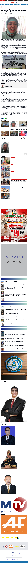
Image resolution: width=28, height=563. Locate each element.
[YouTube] (13, 557)
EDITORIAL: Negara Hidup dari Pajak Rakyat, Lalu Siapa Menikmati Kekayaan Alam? (14, 316)
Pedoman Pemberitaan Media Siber (14, 559)
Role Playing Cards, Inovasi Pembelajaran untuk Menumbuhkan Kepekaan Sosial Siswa (16, 331)
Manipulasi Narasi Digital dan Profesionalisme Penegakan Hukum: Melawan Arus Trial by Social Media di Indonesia (14, 313)
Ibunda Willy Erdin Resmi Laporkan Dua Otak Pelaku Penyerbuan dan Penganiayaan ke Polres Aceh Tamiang (19, 181)
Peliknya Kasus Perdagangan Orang (4, 128)
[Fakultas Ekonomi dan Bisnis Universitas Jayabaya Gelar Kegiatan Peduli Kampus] (2, 349)
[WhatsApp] (5, 118)
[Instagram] (11, 557)
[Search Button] (27, 2)
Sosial (12, 164)
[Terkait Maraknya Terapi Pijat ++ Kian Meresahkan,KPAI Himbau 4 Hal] (23, 133)
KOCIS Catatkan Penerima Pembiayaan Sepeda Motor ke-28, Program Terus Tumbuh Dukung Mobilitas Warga (19, 195)
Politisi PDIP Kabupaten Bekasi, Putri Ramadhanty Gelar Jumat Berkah (19, 166)
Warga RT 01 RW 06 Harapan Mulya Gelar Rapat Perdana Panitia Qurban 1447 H (15, 291)
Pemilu (26, 4)
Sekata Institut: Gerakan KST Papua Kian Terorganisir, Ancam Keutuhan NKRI (15, 310)
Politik (4, 4)
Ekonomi (10, 4)
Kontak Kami (7, 559)
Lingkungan (13, 4)
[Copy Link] (6, 118)
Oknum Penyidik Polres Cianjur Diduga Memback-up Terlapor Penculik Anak (23, 129)
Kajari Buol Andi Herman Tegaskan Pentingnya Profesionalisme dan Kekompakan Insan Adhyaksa (18, 174)
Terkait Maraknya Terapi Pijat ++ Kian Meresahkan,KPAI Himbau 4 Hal (23, 138)
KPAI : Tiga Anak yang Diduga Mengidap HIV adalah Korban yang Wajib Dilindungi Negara (9, 86)
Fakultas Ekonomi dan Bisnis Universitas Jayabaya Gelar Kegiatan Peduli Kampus (15, 348)
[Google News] (15, 557)
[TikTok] (17, 557)
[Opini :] (2, 307)
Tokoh (23, 4)
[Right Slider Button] (27, 4)
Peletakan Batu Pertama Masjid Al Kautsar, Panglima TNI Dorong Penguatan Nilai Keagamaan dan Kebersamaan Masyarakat (14, 284)
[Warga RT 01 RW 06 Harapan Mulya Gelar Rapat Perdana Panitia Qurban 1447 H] (2, 292)
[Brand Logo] (5, 546)
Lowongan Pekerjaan (21, 559)
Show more (14, 200)
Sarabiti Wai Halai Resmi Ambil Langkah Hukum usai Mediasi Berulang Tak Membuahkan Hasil (19, 159)
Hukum (7, 4)
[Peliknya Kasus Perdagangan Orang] (5, 124)
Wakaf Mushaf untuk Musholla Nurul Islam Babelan (12, 298)
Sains (17, 4)
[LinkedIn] (19, 557)
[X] (2, 118)
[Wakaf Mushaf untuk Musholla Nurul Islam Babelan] (2, 299)
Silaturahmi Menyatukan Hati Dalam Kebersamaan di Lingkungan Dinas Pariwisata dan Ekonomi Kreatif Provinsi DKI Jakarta (15, 295)
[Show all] (26, 278)
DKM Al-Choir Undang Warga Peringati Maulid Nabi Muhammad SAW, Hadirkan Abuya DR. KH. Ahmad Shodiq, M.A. (18, 188)
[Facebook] (1, 118)
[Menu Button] (1, 2)
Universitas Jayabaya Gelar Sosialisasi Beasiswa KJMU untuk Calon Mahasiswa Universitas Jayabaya (15, 341)
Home (1, 4)
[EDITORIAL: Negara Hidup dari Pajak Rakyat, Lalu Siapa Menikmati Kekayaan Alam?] (2, 317)
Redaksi (4, 559)
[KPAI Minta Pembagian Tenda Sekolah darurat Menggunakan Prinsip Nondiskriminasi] (14, 133)
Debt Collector (13, 157)
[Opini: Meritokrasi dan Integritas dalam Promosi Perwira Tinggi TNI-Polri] (2, 320)
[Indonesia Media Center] (14, 2)
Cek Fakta (20, 4)
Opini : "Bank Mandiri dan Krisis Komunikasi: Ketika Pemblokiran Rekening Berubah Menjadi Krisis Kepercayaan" (15, 306)
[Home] (1, 7)
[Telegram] (3, 118)
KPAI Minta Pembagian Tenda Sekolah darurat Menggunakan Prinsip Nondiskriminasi (13, 138)
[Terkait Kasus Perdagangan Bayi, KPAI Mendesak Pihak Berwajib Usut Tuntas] (5, 133)
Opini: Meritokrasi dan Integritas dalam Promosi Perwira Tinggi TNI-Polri (15, 319)
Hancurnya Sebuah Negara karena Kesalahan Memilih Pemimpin (14, 323)
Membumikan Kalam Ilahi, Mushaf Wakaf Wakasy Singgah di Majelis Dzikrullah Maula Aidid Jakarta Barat (15, 288)
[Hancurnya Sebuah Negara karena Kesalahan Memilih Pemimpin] (2, 324)
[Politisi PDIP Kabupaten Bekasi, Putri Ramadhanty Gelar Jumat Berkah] (5, 167)
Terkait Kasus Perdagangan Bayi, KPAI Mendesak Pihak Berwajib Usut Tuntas (5, 138)
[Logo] (14, 552)
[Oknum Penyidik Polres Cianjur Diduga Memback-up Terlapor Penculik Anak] (23, 124)
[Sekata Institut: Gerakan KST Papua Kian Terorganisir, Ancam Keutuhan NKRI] (2, 310)
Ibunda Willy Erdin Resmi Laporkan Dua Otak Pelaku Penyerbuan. (18, 179)
